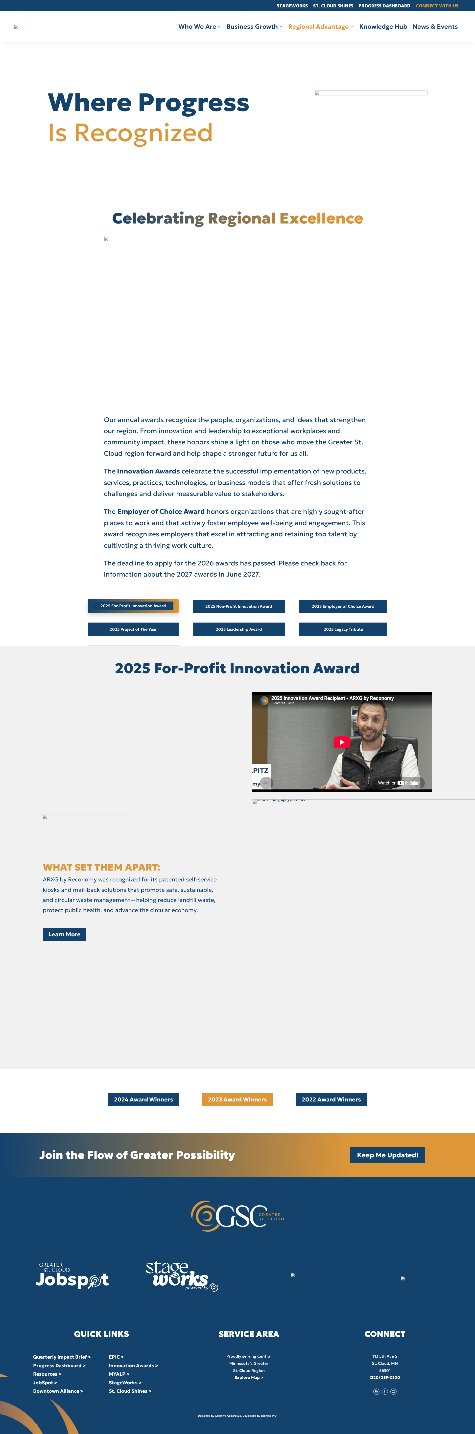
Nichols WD (269, 1415)
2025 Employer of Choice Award (343, 606)
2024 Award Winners (143, 1099)
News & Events (435, 27)
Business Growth (252, 27)
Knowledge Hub (383, 27)
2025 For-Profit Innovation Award (133, 605)
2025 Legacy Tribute (343, 629)
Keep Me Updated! (388, 1155)
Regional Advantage (318, 27)
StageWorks (292, 6)
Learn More (64, 934)
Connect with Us (437, 6)
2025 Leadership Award (239, 629)
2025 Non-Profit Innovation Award (238, 606)
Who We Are (197, 27)
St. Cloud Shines (333, 6)
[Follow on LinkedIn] (376, 1391)
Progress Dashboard (384, 6)
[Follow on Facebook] (385, 1391)
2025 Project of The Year (133, 629)
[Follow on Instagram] (393, 1391)
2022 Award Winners (331, 1099)
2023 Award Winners (237, 1099)
